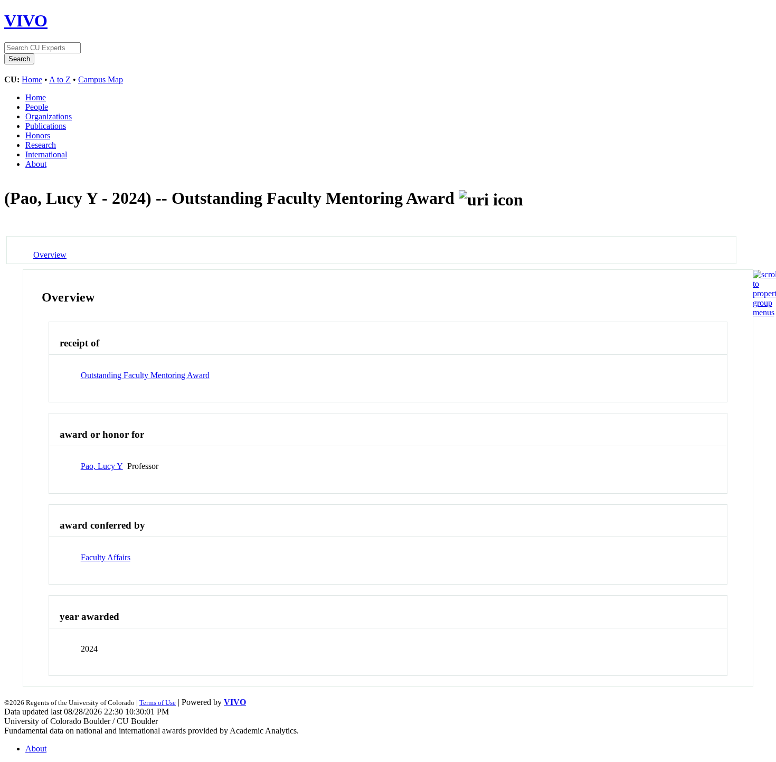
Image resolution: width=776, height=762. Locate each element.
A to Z (60, 79)
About (35, 163)
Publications (45, 125)
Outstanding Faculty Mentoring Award (145, 375)
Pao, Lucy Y (102, 466)
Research (40, 144)
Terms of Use (157, 703)
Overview (50, 254)
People (36, 106)
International (46, 154)
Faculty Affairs (105, 557)
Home (32, 79)
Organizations (48, 116)
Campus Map (100, 79)
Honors (37, 135)
